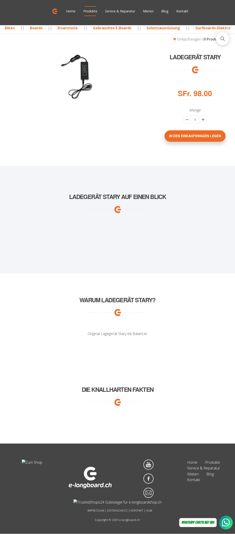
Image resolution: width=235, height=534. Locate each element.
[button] (222, 38)
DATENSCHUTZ (117, 510)
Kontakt (182, 11)
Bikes (10, 27)
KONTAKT (137, 510)
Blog (164, 11)
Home (71, 11)
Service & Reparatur (120, 11)
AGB (149, 510)
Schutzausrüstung (163, 27)
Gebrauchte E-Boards (112, 27)
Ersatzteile (68, 27)
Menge (195, 110)
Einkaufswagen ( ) (201, 39)
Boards (36, 27)
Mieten (148, 11)
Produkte (90, 11)
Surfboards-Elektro (212, 27)
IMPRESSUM (95, 510)
